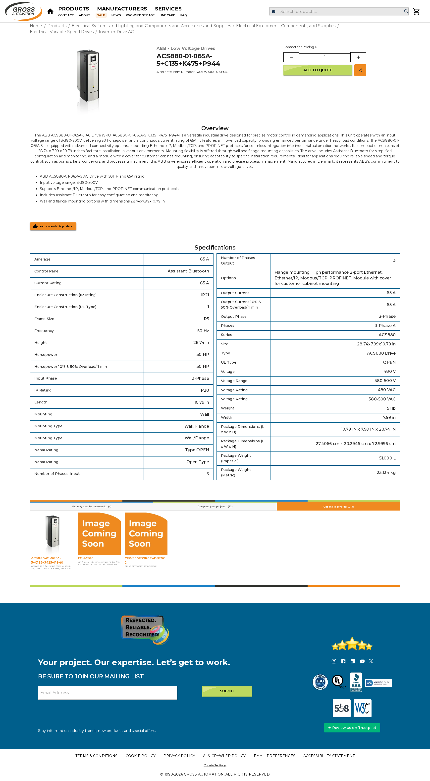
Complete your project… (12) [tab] (215, 506)
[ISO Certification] (320, 683)
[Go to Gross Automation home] (50, 11)
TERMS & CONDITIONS (96, 756)
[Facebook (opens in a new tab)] (343, 661)
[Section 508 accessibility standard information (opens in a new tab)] (342, 708)
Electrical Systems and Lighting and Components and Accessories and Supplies (151, 25)
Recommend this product (56, 226)
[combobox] (338, 11)
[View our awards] (145, 630)
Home (36, 25)
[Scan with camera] (273, 11)
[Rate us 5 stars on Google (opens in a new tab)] (352, 643)
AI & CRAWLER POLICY (224, 756)
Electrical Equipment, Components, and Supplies (285, 25)
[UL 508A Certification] (339, 683)
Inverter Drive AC (116, 31)
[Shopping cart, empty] (417, 11)
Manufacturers (122, 9)
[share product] (360, 70)
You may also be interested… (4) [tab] (91, 506)
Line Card (167, 15)
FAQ (183, 15)
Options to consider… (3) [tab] (338, 506)
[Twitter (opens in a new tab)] (371, 661)
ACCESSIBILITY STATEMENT (329, 756)
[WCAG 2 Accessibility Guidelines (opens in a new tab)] (363, 708)
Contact (66, 15)
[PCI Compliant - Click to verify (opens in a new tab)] (378, 683)
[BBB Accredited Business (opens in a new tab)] (356, 682)
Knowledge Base (140, 15)
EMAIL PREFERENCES (274, 756)
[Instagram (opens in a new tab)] (334, 661)
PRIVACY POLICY (179, 756)
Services (168, 9)
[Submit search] (406, 11)
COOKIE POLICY (141, 756)
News (116, 15)
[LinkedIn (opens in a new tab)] (353, 661)
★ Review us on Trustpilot (352, 727)
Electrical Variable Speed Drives (62, 31)
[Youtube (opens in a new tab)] (362, 661)
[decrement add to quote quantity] (291, 57)
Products (73, 9)
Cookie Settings (215, 765)
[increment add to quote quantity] (358, 57)
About (85, 15)
